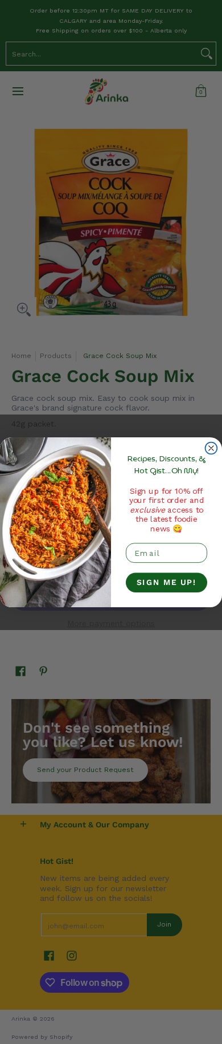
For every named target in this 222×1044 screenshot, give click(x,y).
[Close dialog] (211, 448)
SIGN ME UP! (166, 582)
